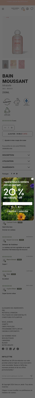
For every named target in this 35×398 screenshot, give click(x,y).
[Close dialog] (32, 179)
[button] (17, 211)
